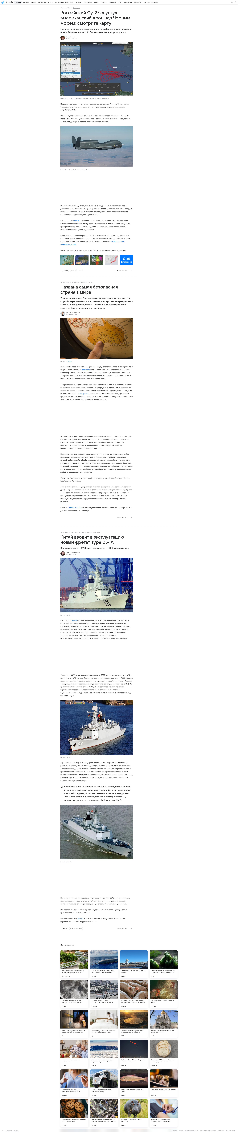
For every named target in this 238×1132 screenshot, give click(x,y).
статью (81, 919)
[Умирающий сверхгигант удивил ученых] (134, 964)
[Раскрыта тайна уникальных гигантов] (134, 1113)
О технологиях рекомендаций (208, 1130)
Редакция (174, 1130)
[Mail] (2, 2)
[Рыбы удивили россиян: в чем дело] (134, 1083)
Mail (3, 1130)
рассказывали (75, 508)
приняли (73, 620)
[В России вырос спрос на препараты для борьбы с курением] (74, 1083)
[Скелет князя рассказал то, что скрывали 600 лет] (164, 1024)
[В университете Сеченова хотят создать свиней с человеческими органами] (134, 994)
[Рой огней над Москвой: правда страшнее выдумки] (134, 1054)
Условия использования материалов (188, 1130)
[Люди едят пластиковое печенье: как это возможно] (74, 1113)
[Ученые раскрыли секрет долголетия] (74, 1054)
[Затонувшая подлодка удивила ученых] (164, 994)
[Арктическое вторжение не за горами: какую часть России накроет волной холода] (104, 1054)
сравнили (86, 370)
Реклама (15, 1130)
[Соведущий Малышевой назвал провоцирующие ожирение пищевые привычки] (164, 1054)
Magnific (69, 361)
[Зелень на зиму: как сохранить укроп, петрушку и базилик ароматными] (74, 964)
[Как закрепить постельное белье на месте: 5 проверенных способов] (104, 1024)
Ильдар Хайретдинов (73, 312)
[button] (96, 69)
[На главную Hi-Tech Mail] (8, 2)
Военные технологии (93, 532)
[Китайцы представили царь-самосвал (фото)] (104, 1083)
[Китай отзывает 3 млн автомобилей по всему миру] (104, 994)
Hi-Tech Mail (81, 282)
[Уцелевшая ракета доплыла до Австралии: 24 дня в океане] (104, 964)
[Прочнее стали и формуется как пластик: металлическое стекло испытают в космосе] (104, 1113)
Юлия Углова (70, 37)
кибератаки (84, 394)
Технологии (76, 8)
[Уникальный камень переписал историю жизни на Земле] (134, 1024)
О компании (9, 1130)
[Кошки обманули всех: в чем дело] (164, 1083)
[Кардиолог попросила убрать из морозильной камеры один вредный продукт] (74, 1024)
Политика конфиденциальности (226, 1130)
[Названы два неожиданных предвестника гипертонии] (164, 1113)
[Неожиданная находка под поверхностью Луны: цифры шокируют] (74, 994)
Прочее (90, 282)
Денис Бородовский (73, 552)
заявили (76, 221)
